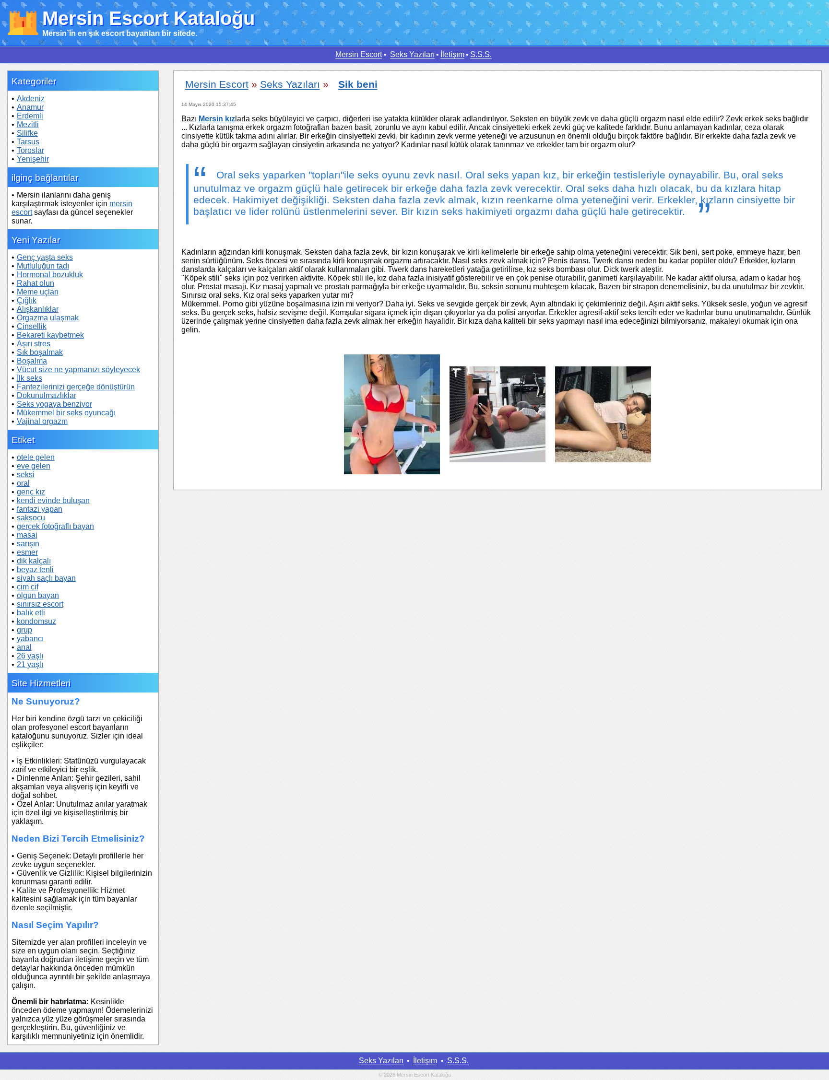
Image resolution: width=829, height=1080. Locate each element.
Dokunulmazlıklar (46, 395)
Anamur (30, 107)
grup (24, 630)
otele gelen (36, 457)
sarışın (28, 544)
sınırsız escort (40, 604)
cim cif (27, 587)
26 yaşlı (30, 656)
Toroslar (30, 150)
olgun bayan (38, 595)
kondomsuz (36, 621)
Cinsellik (32, 326)
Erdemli (30, 116)
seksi (26, 474)
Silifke (27, 133)
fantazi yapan (39, 509)
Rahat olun (35, 283)
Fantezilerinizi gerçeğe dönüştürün (76, 387)
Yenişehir (33, 159)
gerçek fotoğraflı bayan (55, 526)
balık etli (31, 613)
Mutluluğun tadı (43, 266)
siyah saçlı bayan (46, 578)
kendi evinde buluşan (53, 500)
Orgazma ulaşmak (48, 318)
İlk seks (29, 378)
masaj (27, 535)
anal (24, 647)
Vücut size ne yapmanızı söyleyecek (78, 369)
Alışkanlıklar (38, 309)
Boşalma (32, 361)
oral (23, 483)
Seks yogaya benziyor (54, 404)
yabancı (30, 638)
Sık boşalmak (40, 352)
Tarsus (28, 142)
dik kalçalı (34, 561)
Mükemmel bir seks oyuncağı (66, 413)
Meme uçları (38, 292)
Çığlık (26, 300)
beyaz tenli (35, 569)
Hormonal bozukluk (50, 274)
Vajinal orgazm (42, 421)
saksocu (31, 518)
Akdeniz (31, 98)
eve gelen (33, 466)
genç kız (31, 492)
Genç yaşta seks (45, 257)
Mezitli (28, 124)
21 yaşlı (30, 664)
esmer (27, 552)
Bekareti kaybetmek (50, 335)
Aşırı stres (33, 344)
